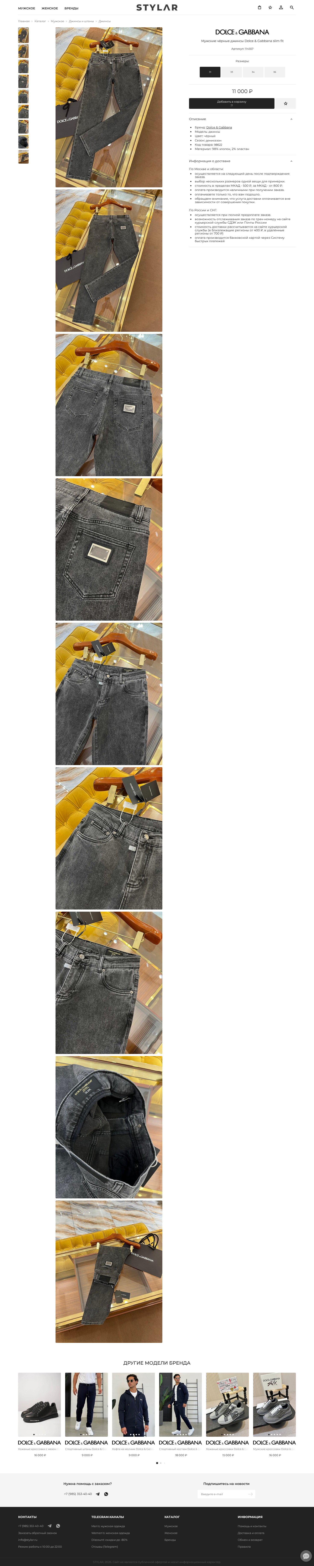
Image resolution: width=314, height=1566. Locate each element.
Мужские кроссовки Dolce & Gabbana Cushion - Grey (274, 1449)
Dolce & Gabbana (219, 127)
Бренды (71, 8)
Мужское (26, 8)
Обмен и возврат (250, 1539)
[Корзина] (259, 7)
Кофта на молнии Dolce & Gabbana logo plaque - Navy (133, 1449)
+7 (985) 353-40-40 (78, 1494)
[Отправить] (251, 1494)
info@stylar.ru (27, 1539)
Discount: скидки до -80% (109, 1539)
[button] (157, 1463)
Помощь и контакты (252, 1526)
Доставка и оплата (251, 1533)
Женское (50, 8)
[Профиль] (281, 7)
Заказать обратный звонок (37, 1533)
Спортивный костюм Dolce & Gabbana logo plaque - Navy (180, 1449)
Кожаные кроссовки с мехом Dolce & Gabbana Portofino (39, 1449)
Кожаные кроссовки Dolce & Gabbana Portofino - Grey (227, 1449)
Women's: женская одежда (110, 1533)
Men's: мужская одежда (108, 1526)
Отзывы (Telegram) (104, 1546)
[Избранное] (270, 7)
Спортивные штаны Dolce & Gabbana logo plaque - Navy (86, 1449)
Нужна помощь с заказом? (87, 1484)
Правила (244, 1546)
